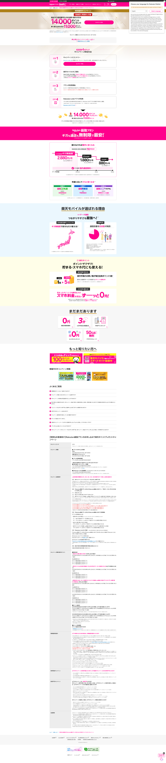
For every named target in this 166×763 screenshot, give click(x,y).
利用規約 (79, 739)
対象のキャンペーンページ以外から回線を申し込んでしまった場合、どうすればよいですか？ (71, 422)
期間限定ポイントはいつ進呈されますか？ (60, 391)
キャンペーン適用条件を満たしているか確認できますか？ (63, 414)
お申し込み (114, 4)
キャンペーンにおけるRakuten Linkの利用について (84, 541)
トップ (51, 7)
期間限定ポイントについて (77, 628)
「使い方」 (85, 537)
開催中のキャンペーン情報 (83, 41)
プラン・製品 (71, 4)
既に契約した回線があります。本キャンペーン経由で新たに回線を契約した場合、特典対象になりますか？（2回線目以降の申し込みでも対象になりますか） (83, 403)
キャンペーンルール (67, 60)
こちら (83, 468)
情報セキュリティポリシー (95, 737)
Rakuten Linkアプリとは (69, 105)
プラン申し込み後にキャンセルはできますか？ (61, 426)
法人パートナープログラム (71, 737)
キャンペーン (87, 4)
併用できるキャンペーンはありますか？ (59, 411)
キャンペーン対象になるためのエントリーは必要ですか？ (63, 394)
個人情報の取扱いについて (83, 737)
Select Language (156, 11)
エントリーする (99, 22)
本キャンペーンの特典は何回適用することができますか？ (63, 398)
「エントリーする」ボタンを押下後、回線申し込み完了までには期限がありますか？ (68, 407)
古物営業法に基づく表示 (71, 739)
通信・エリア (55, 7)
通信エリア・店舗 (79, 4)
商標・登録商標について (107, 737)
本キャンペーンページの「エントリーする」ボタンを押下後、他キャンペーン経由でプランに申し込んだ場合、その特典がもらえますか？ (80, 429)
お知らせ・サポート (96, 4)
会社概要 (53, 737)
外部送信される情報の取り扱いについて (90, 739)
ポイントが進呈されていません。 (58, 418)
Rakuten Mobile (54, 4)
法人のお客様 (60, 737)
